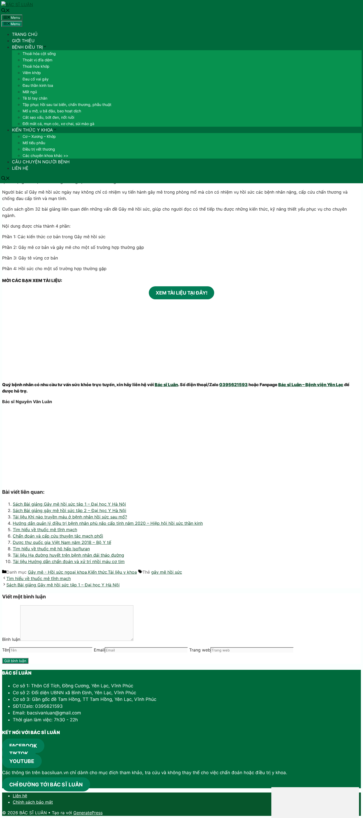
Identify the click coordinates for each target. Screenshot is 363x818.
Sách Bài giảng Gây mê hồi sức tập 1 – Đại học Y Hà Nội (69, 504)
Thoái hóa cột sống (39, 53)
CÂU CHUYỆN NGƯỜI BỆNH (41, 161)
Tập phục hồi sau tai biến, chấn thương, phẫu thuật (67, 104)
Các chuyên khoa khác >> (45, 155)
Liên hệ (20, 795)
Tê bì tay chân (35, 98)
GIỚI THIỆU (23, 40)
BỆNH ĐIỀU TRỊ (27, 47)
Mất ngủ (30, 92)
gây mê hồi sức (166, 572)
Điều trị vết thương (39, 149)
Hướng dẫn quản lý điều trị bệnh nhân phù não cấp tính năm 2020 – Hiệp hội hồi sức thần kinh (108, 523)
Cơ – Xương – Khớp (39, 136)
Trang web (199, 650)
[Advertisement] (181, 340)
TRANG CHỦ (24, 34)
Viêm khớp (32, 72)
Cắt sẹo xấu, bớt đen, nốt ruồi (48, 117)
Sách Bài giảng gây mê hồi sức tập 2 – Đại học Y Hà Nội (69, 510)
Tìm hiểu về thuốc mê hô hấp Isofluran (51, 548)
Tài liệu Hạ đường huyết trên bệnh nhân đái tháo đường (68, 555)
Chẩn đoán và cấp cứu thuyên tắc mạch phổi (58, 536)
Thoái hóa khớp (36, 66)
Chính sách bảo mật (33, 802)
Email (99, 650)
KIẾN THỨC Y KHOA (32, 130)
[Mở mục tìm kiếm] (5, 11)
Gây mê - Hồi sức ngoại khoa (57, 572)
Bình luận (11, 639)
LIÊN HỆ (20, 168)
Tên (5, 650)
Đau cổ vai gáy (36, 79)
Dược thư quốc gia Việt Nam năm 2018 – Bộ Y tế (62, 542)
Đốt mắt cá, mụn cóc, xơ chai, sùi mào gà (58, 123)
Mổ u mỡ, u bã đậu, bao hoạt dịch (52, 111)
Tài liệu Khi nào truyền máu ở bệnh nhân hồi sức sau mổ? (70, 516)
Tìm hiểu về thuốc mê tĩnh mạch (45, 529)
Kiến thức (97, 572)
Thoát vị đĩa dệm (37, 60)
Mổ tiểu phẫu (34, 142)
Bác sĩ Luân (166, 384)
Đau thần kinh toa (38, 85)
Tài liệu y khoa (122, 572)
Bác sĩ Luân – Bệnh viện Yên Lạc (310, 384)
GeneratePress (88, 812)
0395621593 (233, 384)
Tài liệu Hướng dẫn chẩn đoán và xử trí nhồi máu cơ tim (69, 561)
